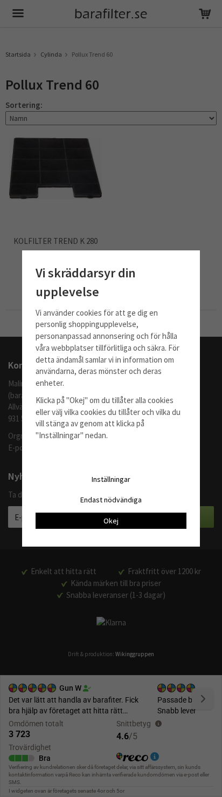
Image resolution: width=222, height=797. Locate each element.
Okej (111, 521)
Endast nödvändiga (111, 500)
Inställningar (111, 479)
